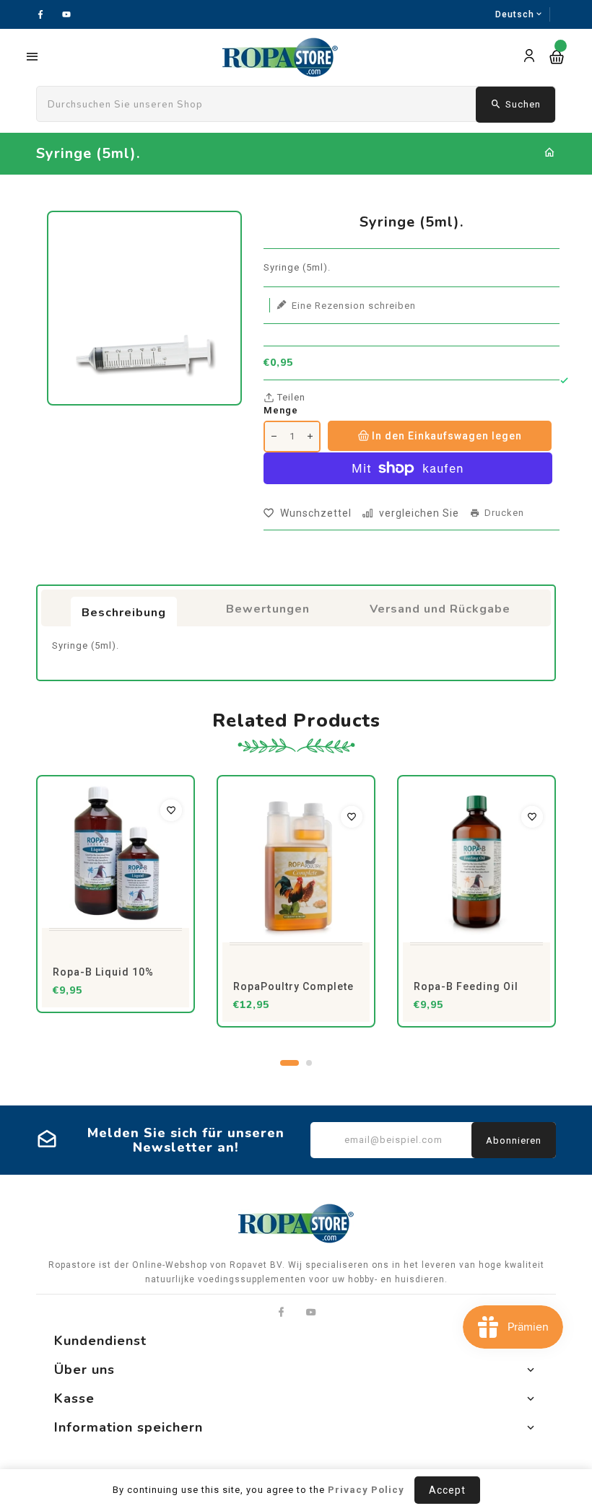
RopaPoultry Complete (293, 986)
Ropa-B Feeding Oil (466, 986)
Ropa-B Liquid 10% (103, 972)
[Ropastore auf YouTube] (311, 1312)
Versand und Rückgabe (440, 609)
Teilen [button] (289, 397)
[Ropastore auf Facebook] (281, 1312)
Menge (281, 410)
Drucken (504, 513)
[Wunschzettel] (171, 810)
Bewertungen (268, 609)
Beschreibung (124, 613)
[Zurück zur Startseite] (550, 153)
